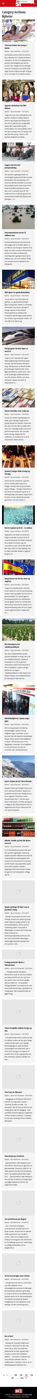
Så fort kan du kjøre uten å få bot (17, 1276)
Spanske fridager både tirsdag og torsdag (17, 472)
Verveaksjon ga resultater (14, 1156)
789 (15, 1375)
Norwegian (23, 1)
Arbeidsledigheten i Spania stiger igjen (17, 719)
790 (21, 1375)
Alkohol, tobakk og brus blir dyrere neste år (18, 841)
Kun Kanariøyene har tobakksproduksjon (12, 645)
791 (26, 1375)
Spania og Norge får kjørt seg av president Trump (17, 908)
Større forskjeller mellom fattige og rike (18, 1029)
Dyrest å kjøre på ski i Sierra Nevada (18, 781)
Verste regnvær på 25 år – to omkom (18, 528)
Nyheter (7, 51)
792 (31, 1375)
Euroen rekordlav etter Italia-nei (17, 411)
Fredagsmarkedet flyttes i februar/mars (14, 963)
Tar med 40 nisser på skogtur (15, 1219)
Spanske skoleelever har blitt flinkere (15, 107)
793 (12, 1378)
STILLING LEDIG (27, 1395)
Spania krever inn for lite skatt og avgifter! (17, 580)
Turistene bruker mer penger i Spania (16, 46)
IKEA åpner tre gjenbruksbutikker (17, 292)
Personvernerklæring (14, 1397)
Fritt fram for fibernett (13, 1092)
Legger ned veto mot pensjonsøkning (12, 166)
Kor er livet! (9, 1336)
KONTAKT (8, 1395)
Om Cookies (25, 1397)
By (16, 51)
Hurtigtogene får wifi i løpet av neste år (16, 349)
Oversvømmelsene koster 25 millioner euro (15, 234)
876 (22, 1378)
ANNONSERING (16, 1395)
